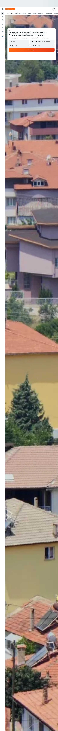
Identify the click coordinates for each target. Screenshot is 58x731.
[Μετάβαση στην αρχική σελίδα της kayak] (10, 9)
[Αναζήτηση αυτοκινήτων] (3, 19)
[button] (2, 9)
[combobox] (35, 38)
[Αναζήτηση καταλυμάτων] (3, 16)
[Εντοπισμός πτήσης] (3, 27)
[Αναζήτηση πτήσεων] (3, 13)
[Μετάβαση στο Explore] (3, 24)
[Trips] (3, 31)
